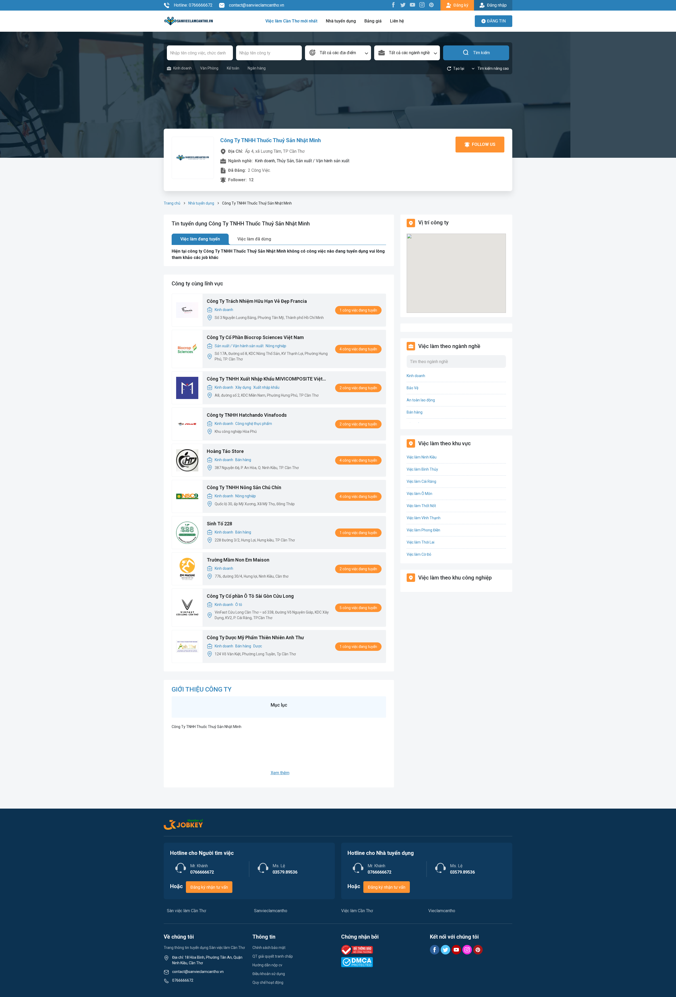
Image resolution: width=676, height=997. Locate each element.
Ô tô (238, 604)
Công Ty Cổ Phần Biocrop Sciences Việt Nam (255, 337)
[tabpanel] (279, 254)
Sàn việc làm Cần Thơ (186, 910)
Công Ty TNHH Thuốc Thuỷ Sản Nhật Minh (270, 140)
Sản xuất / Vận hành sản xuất (239, 346)
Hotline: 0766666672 (193, 5)
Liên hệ (397, 21)
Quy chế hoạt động (267, 982)
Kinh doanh (182, 68)
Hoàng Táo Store (225, 451)
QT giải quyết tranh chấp (272, 956)
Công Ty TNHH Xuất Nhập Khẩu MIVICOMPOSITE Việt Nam (265, 379)
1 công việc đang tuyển (358, 310)
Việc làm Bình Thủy (422, 469)
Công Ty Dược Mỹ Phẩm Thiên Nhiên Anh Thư (255, 637)
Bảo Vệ (412, 388)
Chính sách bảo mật (268, 947)
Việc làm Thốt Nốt (421, 506)
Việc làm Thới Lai (420, 542)
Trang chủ (172, 203)
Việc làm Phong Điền (423, 530)
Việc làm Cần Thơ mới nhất (291, 21)
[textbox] (338, 52)
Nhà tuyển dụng (341, 21)
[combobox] (338, 52)
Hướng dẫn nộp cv (267, 965)
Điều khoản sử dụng (268, 974)
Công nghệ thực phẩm (253, 423)
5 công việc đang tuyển (358, 608)
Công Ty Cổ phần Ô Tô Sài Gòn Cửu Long (250, 596)
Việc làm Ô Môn (419, 493)
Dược (257, 646)
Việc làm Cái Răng (421, 481)
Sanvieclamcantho (270, 910)
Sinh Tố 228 (219, 523)
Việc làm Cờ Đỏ (419, 554)
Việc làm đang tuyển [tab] (200, 239)
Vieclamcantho (441, 910)
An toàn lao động (421, 400)
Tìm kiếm (481, 52)
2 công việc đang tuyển (358, 388)
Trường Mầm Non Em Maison (238, 560)
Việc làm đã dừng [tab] (254, 239)
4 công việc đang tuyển (358, 349)
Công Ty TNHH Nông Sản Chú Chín (244, 487)
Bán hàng (243, 460)
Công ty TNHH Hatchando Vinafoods (247, 415)
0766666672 (182, 980)
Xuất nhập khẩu (266, 387)
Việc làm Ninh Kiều (421, 457)
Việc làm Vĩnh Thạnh (423, 518)
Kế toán (233, 68)
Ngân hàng (257, 68)
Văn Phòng (209, 68)
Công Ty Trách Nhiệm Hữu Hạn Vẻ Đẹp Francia (257, 301)
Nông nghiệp (276, 346)
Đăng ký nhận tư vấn (209, 887)
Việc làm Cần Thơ (357, 910)
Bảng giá (373, 21)
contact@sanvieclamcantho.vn (256, 5)
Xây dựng (243, 387)
